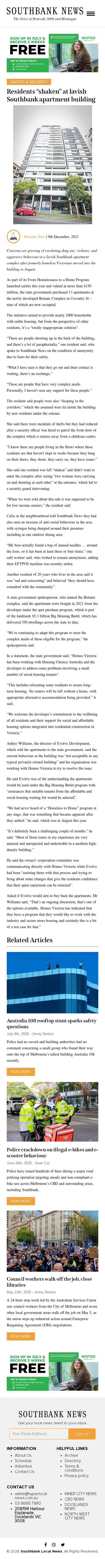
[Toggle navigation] (90, 14)
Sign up (81, 1434)
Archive (71, 1455)
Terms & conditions (74, 1468)
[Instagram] (54, 1545)
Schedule (23, 1461)
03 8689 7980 (28, 1503)
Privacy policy (77, 1476)
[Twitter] (63, 1545)
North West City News (77, 1516)
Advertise (23, 1466)
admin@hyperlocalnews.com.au (31, 1496)
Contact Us (24, 1472)
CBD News (74, 1499)
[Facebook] (45, 1545)
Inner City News (81, 1494)
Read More (21, 1072)
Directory (73, 1461)
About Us (23, 1455)
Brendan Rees (35, 236)
